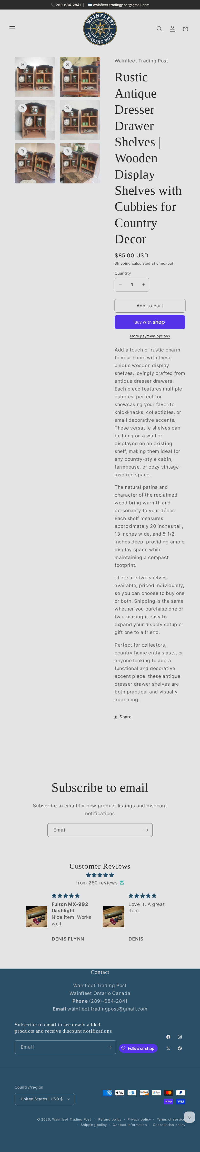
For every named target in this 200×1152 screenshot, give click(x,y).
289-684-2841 (68, 5)
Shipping (123, 263)
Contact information (130, 1125)
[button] (12, 28)
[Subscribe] (146, 830)
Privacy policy (139, 1119)
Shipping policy (94, 1125)
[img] (100, 875)
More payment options (150, 336)
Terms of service (171, 1119)
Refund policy (110, 1119)
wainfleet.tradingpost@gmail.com (121, 5)
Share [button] (126, 716)
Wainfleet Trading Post (71, 1119)
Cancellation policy (169, 1125)
